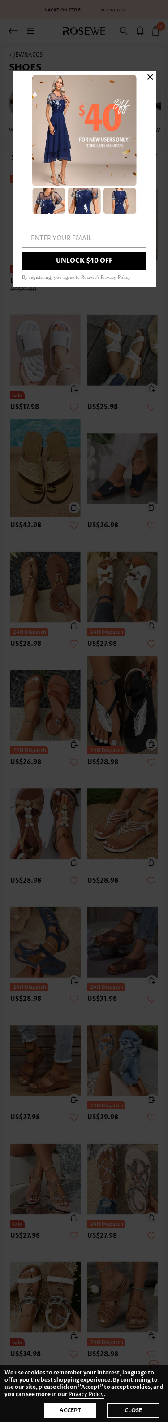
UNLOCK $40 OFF (84, 261)
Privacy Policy (86, 1394)
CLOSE (133, 1410)
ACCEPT (70, 1410)
